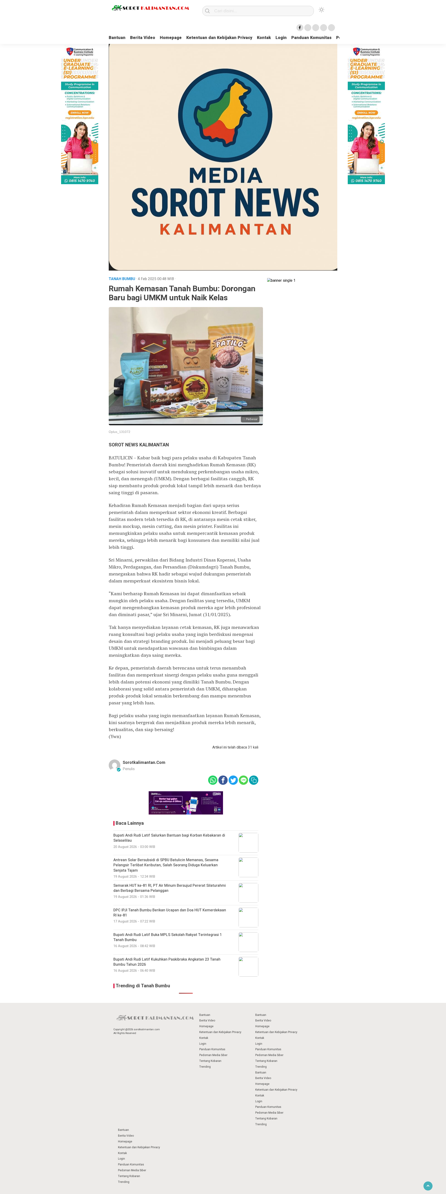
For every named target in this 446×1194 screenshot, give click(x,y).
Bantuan (117, 38)
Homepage (171, 38)
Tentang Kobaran (210, 1061)
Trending (205, 1067)
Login (281, 38)
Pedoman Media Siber (213, 1055)
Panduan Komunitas (311, 38)
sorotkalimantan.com (144, 762)
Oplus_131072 (119, 432)
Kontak (264, 38)
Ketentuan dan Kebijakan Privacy (219, 38)
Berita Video (142, 38)
